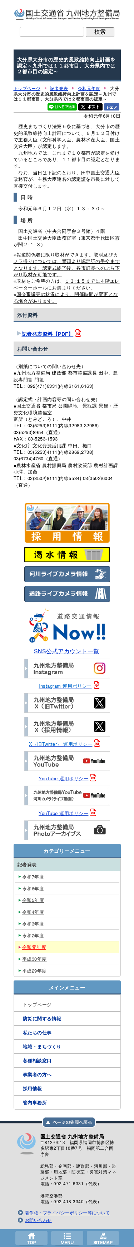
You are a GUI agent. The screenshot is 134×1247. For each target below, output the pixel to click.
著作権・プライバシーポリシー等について (67, 1212)
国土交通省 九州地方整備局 (67, 14)
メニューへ (67, 1238)
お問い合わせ (38, 1220)
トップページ (31, 1238)
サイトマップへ (103, 1238)
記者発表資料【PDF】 (48, 333)
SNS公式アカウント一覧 (66, 651)
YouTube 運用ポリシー (63, 778)
